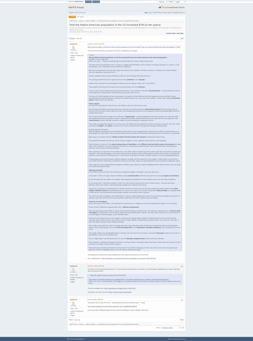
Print (182, 38)
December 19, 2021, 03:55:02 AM (95, 44)
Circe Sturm (91, 292)
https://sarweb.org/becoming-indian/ (120, 292)
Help (169, 339)
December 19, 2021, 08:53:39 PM (95, 266)
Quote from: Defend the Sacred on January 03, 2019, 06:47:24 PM (107, 275)
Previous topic (171, 33)
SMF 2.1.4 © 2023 (71, 339)
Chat (150, 12)
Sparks (74, 44)
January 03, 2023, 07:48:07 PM (95, 299)
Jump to (158, 328)
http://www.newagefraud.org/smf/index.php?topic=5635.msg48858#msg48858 (112, 306)
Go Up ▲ (183, 339)
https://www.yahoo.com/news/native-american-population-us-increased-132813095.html (129, 258)
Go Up (71, 320)
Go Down (72, 38)
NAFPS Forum (76, 7)
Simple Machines (80, 339)
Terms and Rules (176, 339)
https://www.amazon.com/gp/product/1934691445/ (120, 288)
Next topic (180, 33)
